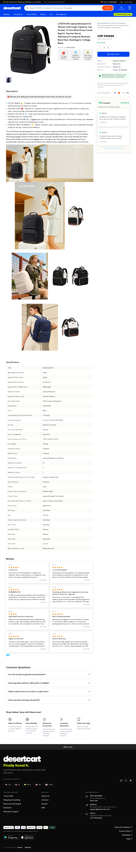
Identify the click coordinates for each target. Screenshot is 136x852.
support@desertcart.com (100, 809)
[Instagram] (121, 780)
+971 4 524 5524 (96, 818)
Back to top (68, 747)
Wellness (6, 14)
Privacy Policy (126, 831)
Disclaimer (127, 835)
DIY (51, 14)
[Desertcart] (12, 8)
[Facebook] (131, 780)
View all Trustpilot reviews (113, 148)
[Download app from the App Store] (27, 837)
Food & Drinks (32, 14)
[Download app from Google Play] (10, 837)
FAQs (129, 839)
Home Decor (18, 14)
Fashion (43, 14)
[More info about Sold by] (126, 61)
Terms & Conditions (123, 827)
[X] (126, 780)
